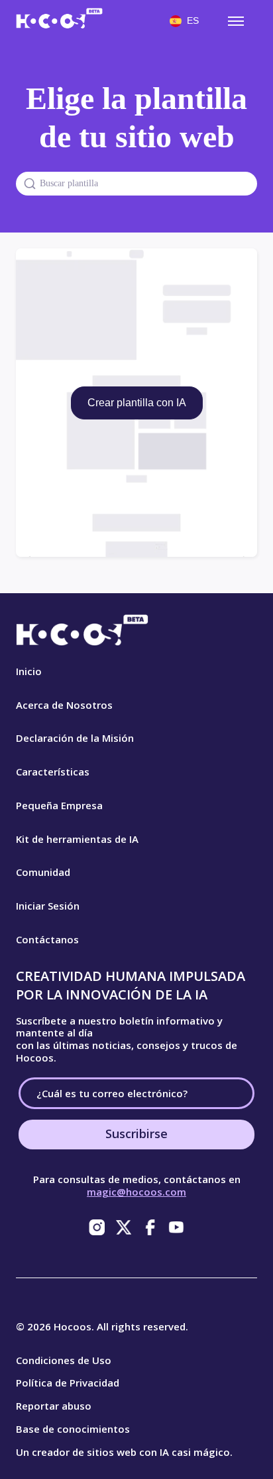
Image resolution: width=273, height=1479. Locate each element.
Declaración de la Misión (75, 737)
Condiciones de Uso (63, 1360)
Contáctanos (47, 939)
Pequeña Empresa (59, 805)
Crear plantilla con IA (136, 402)
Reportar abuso (53, 1405)
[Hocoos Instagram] (97, 1227)
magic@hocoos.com (136, 1191)
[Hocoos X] (123, 1227)
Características (52, 771)
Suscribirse (136, 1133)
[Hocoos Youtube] (176, 1227)
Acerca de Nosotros (64, 704)
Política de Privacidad (67, 1382)
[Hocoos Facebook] (150, 1227)
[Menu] (236, 21)
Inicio (29, 671)
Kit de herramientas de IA (77, 839)
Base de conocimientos (73, 1428)
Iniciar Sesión (48, 905)
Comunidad (43, 872)
